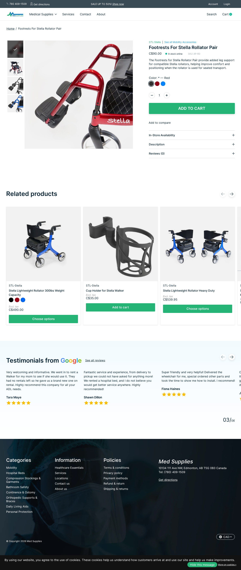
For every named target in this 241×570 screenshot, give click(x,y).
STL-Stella (155, 42)
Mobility (11, 467)
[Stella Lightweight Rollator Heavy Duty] (197, 244)
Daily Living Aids (17, 506)
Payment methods (116, 478)
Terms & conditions (116, 467)
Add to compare (160, 122)
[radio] (151, 83)
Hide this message (202, 564)
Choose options (43, 319)
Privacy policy (113, 473)
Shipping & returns (116, 489)
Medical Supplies (41, 14)
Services (68, 14)
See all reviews (95, 360)
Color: (159, 78)
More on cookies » (227, 564)
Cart (228, 14)
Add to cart (191, 108)
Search (212, 14)
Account (213, 3)
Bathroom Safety (17, 487)
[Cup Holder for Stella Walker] (120, 244)
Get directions (41, 4)
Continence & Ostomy (20, 492)
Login (227, 3)
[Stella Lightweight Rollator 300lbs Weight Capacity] (43, 244)
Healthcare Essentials (69, 467)
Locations (61, 478)
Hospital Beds (15, 473)
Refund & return (114, 483)
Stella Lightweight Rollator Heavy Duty (189, 290)
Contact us (62, 483)
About (101, 14)
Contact (85, 14)
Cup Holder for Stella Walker (105, 290)
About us (61, 489)
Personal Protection (19, 511)
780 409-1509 (18, 3)
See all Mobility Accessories (180, 42)
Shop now (118, 3)
